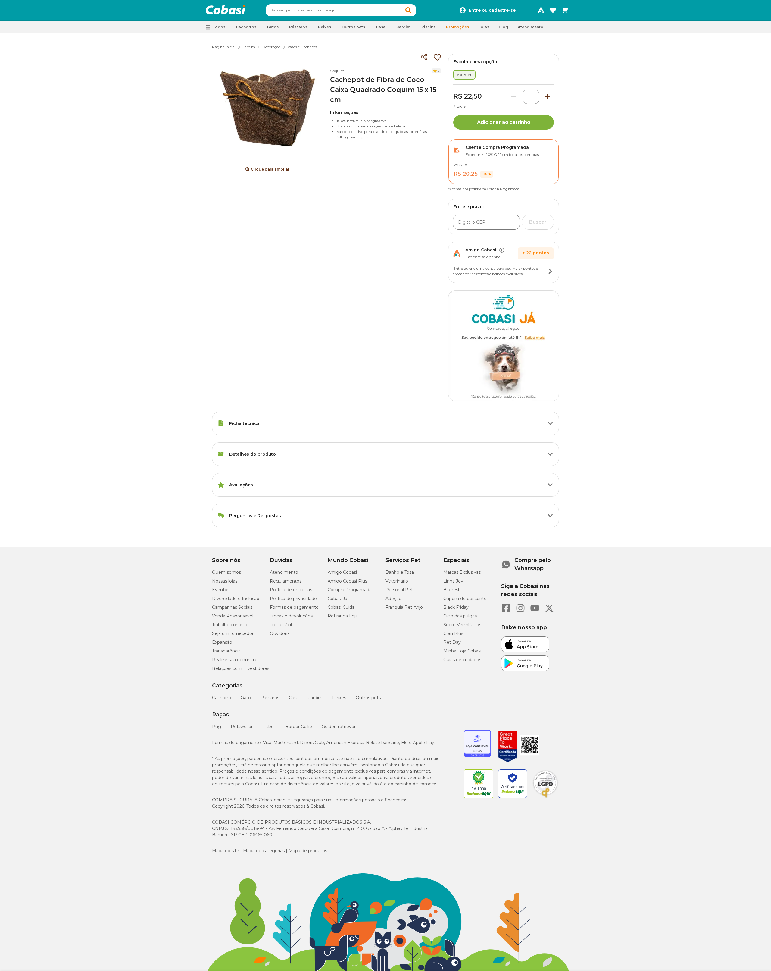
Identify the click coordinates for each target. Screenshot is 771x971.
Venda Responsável (232, 616)
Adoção (393, 598)
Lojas (484, 27)
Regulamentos (285, 581)
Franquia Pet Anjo (404, 607)
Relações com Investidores (240, 668)
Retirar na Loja (343, 616)
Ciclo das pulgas (460, 616)
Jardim (249, 47)
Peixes (339, 697)
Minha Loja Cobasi (462, 651)
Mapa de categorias (264, 850)
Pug (216, 726)
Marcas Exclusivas (462, 572)
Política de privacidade (293, 598)
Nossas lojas (224, 581)
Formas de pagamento (294, 607)
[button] (408, 10)
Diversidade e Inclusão (235, 598)
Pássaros (270, 697)
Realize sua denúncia (234, 659)
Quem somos (226, 572)
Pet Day (452, 642)
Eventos (220, 589)
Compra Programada (350, 589)
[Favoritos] (553, 10)
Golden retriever (339, 726)
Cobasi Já (337, 598)
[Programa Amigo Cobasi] (541, 10)
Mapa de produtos (308, 850)
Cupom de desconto (465, 598)
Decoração (271, 47)
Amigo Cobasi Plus (347, 581)
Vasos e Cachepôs (302, 47)
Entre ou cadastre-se (492, 10)
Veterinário (397, 581)
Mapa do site (225, 850)
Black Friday (456, 607)
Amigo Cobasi (342, 572)
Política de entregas (291, 589)
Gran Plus (453, 633)
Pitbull (269, 726)
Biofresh (452, 589)
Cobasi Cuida (341, 607)
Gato (246, 697)
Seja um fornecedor (233, 633)
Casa (294, 697)
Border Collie (298, 726)
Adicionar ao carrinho (503, 122)
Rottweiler (242, 726)
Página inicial (224, 47)
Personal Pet (399, 589)
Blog (503, 27)
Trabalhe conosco (230, 624)
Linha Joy (453, 581)
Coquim (337, 70)
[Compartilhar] (424, 57)
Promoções (457, 27)
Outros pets (368, 697)
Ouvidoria (280, 633)
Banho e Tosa (400, 572)
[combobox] (341, 10)
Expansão (222, 642)
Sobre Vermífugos (462, 624)
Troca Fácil (281, 624)
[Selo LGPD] (545, 798)
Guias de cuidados (462, 659)
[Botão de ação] (550, 271)
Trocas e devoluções (291, 616)
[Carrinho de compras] (565, 10)
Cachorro (221, 697)
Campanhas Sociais (232, 607)
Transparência (226, 651)
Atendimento (530, 27)
